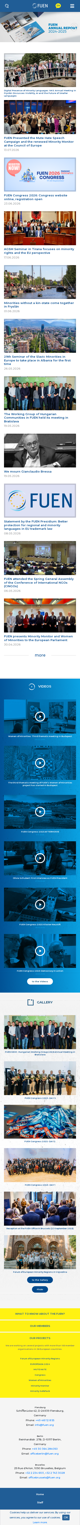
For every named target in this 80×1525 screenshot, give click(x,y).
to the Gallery (40, 1279)
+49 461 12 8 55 (45, 1420)
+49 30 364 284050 (45, 1448)
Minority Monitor (40, 1385)
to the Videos (40, 981)
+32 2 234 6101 (34, 1472)
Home (40, 1494)
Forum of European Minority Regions (40, 1358)
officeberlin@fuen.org (44, 1453)
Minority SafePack (40, 1391)
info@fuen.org (44, 1424)
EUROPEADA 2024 (40, 1364)
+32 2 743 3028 (55, 1472)
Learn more (40, 1522)
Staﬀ (40, 1502)
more (40, 655)
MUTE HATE (40, 1369)
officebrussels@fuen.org (44, 1477)
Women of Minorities (40, 1380)
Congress (40, 1375)
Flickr (40, 1289)
